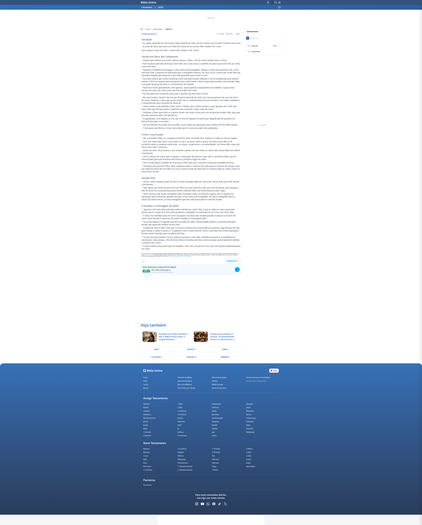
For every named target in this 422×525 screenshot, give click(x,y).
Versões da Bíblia (185, 377)
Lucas (145, 456)
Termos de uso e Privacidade (258, 377)
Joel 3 (156, 349)
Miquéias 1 (225, 357)
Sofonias (249, 421)
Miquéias (250, 411)
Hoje (145, 381)
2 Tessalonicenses (185, 470)
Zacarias (249, 428)
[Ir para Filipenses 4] (143, 261)
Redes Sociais (217, 384)
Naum (248, 414)
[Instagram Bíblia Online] (196, 504)
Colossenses (157, 29)
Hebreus (215, 463)
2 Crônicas (182, 414)
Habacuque (251, 418)
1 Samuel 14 (191, 357)
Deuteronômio (149, 418)
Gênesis (146, 404)
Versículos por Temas (186, 388)
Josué (145, 421)
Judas (248, 463)
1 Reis (180, 404)
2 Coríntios (182, 449)
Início (145, 377)
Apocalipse (250, 466)
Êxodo (145, 407)
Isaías (214, 411)
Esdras (180, 418)
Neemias (181, 421)
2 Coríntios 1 (156, 357)
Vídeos (214, 381)
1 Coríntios (147, 470)
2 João (248, 456)
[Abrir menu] (279, 2)
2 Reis (180, 407)
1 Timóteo (216, 449)
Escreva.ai (147, 485)
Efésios (181, 456)
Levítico (146, 411)
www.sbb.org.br (149, 255)
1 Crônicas (182, 411)
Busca (145, 388)
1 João (248, 452)
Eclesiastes (216, 404)
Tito (213, 456)
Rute (145, 428)
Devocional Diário (185, 381)
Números (147, 414)
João (145, 459)
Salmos (181, 432)
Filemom (215, 459)
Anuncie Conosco (219, 388)
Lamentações (217, 418)
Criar (231, 34)
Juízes (145, 425)
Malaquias (250, 432)
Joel (213, 432)
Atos (145, 463)
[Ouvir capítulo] (279, 7)
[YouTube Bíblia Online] (202, 504)
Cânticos (215, 407)
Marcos (146, 452)
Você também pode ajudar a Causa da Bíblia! (180, 256)
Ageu (248, 425)
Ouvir (222, 34)
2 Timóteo (216, 452)
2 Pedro (249, 449)
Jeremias (215, 414)
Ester (180, 425)
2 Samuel (147, 435)
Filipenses (182, 459)
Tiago (214, 466)
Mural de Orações (219, 377)
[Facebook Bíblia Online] (214, 504)
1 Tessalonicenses (185, 466)
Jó (178, 428)
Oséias (214, 428)
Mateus (146, 449)
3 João (248, 459)
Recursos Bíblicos (185, 384)
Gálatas (181, 452)
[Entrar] (268, 2)
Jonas (248, 407)
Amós (214, 435)
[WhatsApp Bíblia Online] (208, 504)
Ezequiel (215, 421)
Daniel (214, 425)
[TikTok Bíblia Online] (219, 504)
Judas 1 (225, 349)
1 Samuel (147, 432)
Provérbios (182, 435)
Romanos (147, 466)
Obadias (249, 404)
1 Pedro (215, 470)
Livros (148, 29)
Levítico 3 (191, 349)
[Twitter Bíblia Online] (225, 504)
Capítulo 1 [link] (169, 29)
